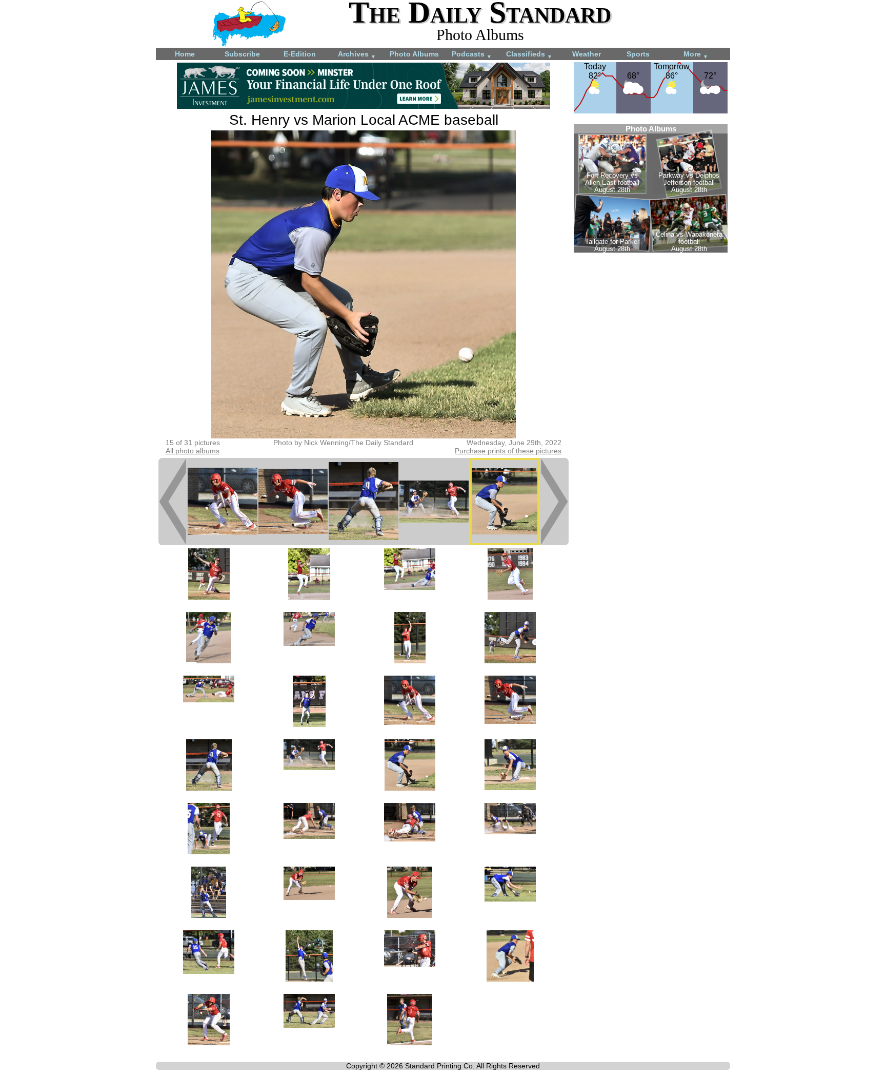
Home (185, 54)
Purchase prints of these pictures (508, 451)
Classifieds (529, 55)
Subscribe (242, 54)
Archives (357, 55)
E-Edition (300, 54)
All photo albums (192, 451)
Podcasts (472, 55)
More (695, 55)
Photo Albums (414, 54)
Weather (586, 54)
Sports (638, 54)
